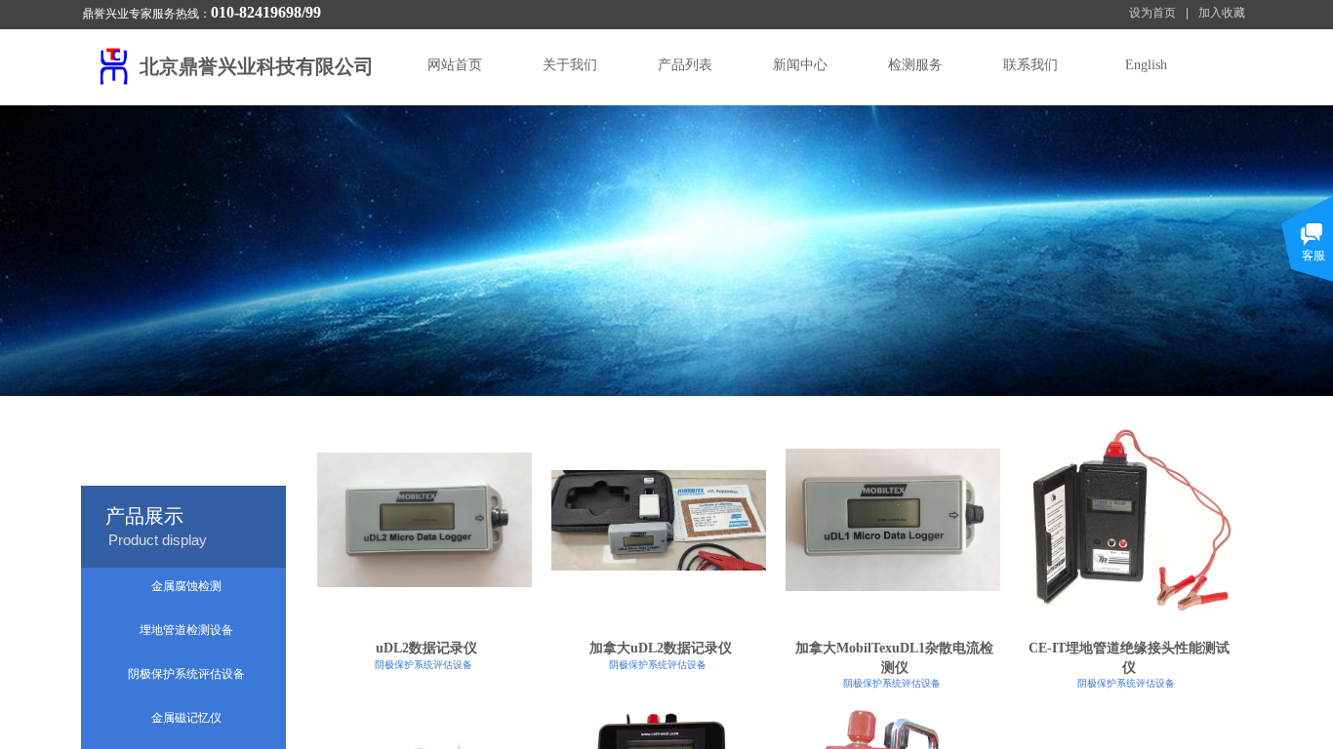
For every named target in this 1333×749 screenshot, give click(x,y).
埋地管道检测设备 (186, 630)
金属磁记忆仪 (186, 718)
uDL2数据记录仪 (426, 648)
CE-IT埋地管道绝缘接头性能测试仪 (1129, 658)
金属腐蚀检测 (186, 586)
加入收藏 (1221, 13)
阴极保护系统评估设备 (423, 664)
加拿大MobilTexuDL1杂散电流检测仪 (894, 658)
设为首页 (1152, 13)
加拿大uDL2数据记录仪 (660, 648)
